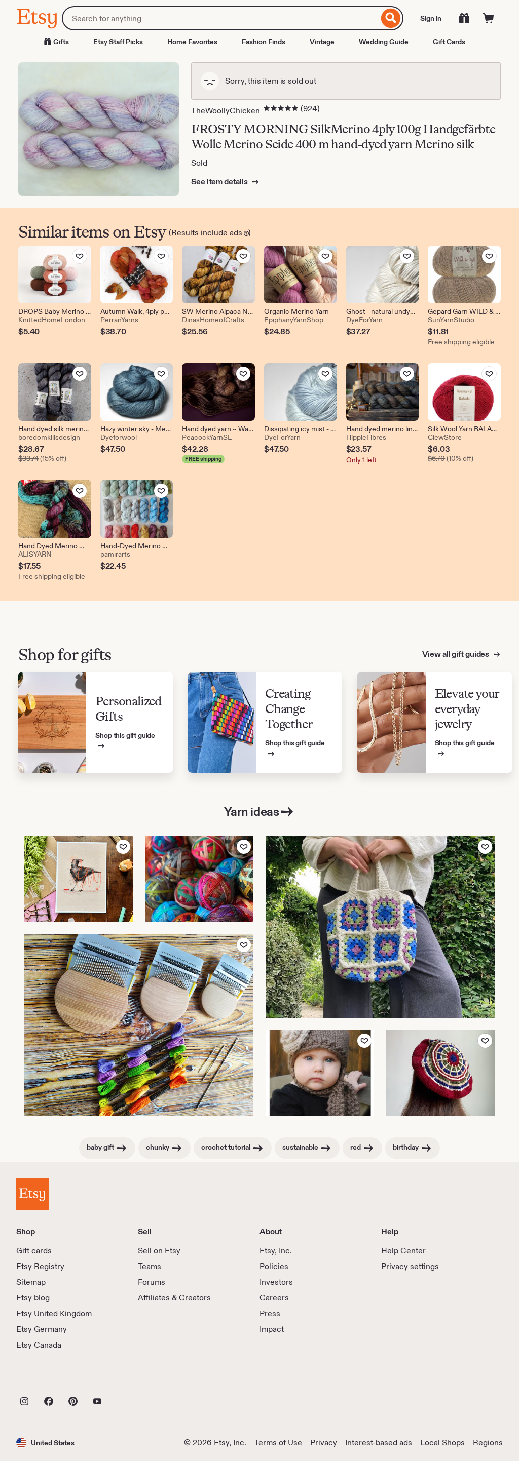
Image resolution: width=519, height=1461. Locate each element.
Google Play (127, 1379)
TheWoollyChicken (225, 110)
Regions (488, 1442)
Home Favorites (192, 41)
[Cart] (488, 18)
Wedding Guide (384, 41)
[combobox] (220, 18)
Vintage (322, 41)
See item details (220, 181)
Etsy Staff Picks (118, 41)
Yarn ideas (251, 811)
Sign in (430, 18)
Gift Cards (449, 41)
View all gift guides (456, 654)
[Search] (391, 18)
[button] (45, 1442)
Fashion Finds (263, 41)
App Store (50, 1379)
